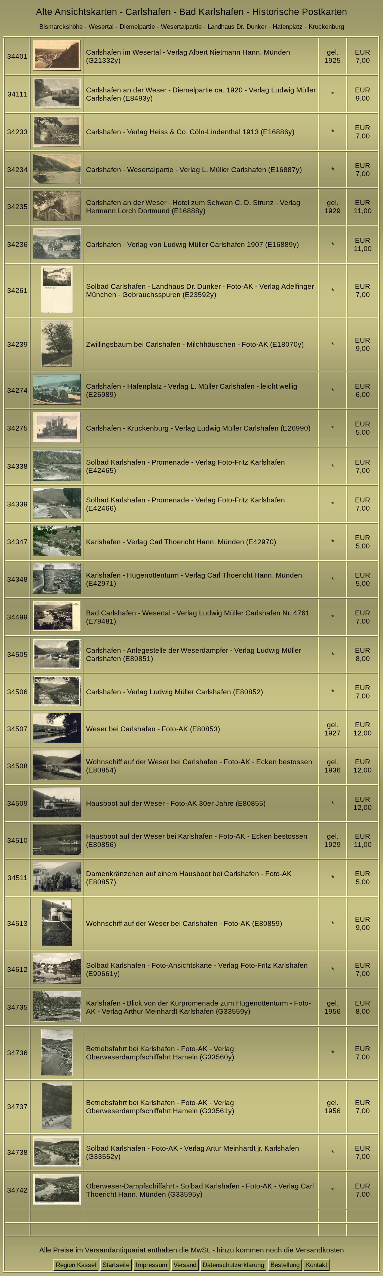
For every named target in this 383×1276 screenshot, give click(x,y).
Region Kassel (76, 1265)
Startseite (115, 1265)
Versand (185, 1265)
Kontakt (316, 1265)
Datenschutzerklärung (233, 1265)
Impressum (151, 1265)
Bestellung (285, 1265)
